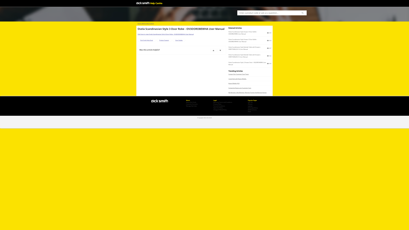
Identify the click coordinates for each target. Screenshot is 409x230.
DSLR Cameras (252, 110)
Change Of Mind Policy (220, 110)
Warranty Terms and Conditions (222, 102)
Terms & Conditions (219, 106)
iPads (249, 111)
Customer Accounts (192, 104)
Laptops (250, 106)
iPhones (250, 104)
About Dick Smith (191, 102)
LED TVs (250, 102)
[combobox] (267, 12)
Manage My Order (191, 106)
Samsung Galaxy (253, 108)
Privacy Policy (217, 104)
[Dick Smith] (160, 101)
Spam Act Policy (218, 108)
